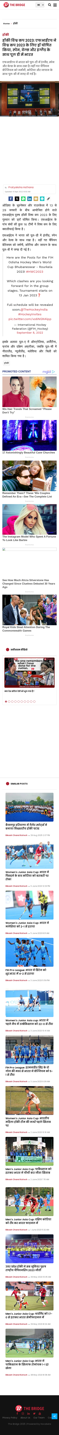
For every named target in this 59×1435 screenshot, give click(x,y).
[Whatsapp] (23, 198)
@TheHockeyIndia (34, 309)
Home (6, 23)
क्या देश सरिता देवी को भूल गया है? (19, 691)
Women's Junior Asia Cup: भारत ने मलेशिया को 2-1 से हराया (27, 924)
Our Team (39, 1417)
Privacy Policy (10, 1417)
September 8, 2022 (30, 332)
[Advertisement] (29, 149)
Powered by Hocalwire (39, 1424)
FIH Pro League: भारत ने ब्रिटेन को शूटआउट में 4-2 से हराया (26, 972)
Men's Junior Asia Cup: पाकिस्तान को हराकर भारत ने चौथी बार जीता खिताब (28, 1171)
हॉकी (5, 35)
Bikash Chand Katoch (16, 835)
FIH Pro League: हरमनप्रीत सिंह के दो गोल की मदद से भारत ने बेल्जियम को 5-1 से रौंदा (29, 1071)
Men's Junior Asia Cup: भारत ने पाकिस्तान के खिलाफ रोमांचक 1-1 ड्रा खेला (27, 1364)
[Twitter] (17, 198)
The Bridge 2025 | (17, 1424)
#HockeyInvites (30, 314)
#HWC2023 (34, 271)
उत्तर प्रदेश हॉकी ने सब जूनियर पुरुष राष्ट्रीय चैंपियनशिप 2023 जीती (26, 1268)
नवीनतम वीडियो (19, 649)
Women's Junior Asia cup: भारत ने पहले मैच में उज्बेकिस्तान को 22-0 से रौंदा (29, 1022)
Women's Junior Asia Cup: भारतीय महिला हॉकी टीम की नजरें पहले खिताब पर (28, 1122)
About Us (25, 1417)
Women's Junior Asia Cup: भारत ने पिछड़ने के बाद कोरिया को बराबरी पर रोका (27, 875)
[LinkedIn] (29, 198)
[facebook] (10, 198)
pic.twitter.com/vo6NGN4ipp (29, 319)
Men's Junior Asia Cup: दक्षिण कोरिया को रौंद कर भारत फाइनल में (28, 1221)
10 (34, 701)
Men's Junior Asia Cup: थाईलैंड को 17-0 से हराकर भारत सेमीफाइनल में (29, 1315)
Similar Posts (19, 783)
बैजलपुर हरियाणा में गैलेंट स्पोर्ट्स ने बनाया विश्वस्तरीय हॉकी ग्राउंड (26, 826)
